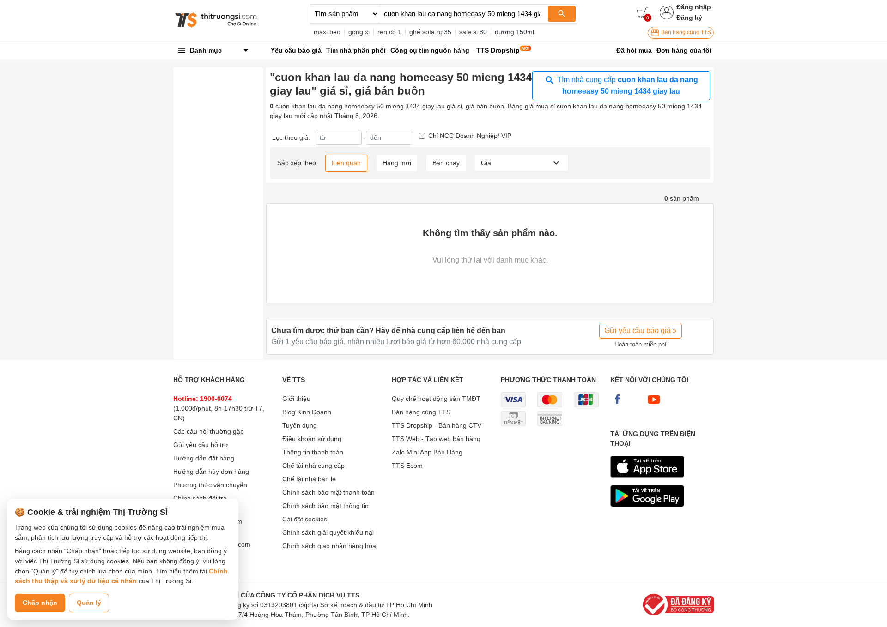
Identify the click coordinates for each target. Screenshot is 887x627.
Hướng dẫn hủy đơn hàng (211, 471)
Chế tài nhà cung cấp (313, 465)
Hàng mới (397, 163)
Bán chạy (446, 163)
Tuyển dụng (299, 425)
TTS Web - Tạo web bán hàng (436, 438)
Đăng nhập (693, 7)
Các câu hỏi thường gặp (208, 431)
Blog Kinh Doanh (306, 412)
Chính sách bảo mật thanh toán (328, 492)
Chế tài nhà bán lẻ (309, 479)
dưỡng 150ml (514, 32)
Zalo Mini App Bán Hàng (427, 452)
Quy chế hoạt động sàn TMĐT (436, 398)
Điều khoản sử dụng (311, 438)
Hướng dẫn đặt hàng (203, 458)
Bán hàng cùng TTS (685, 32)
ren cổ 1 (389, 32)
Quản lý (89, 602)
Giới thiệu (296, 398)
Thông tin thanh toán (312, 452)
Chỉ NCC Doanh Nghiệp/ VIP (469, 135)
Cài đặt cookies (304, 519)
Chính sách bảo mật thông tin (325, 505)
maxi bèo (327, 32)
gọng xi (359, 32)
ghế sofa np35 (430, 32)
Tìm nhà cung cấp (626, 85)
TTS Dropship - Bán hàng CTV (436, 425)
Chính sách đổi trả (200, 498)
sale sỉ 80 (473, 32)
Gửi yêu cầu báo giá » (640, 330)
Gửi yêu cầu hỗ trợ (200, 444)
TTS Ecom (407, 465)
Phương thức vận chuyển (210, 485)
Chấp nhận (40, 602)
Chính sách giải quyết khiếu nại (328, 532)
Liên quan (346, 163)
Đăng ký (689, 17)
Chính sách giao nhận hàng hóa (329, 545)
